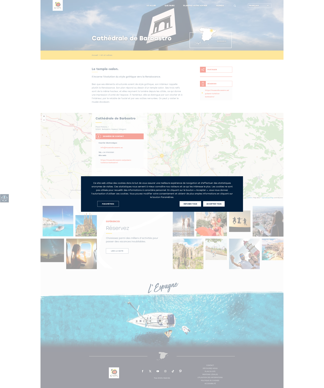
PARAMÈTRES (108, 204)
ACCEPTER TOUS (213, 204)
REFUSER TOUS (190, 204)
